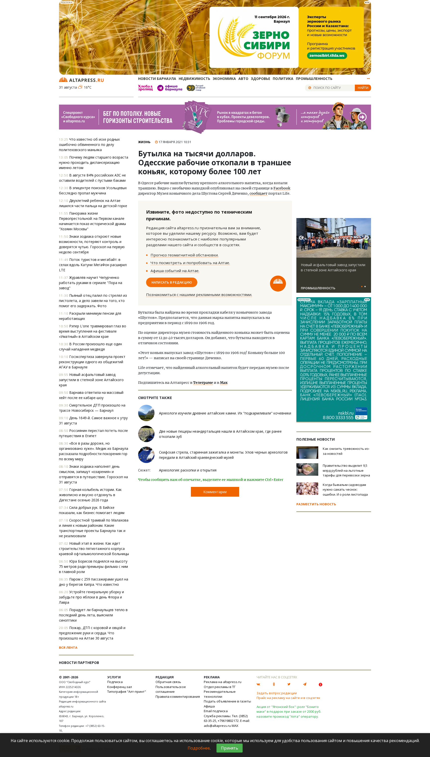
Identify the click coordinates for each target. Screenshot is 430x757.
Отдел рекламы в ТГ (219, 687)
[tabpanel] (333, 257)
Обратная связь (168, 682)
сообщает (259, 193)
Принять (229, 748)
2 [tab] (365, 287)
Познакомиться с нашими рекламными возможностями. (199, 294)
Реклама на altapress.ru (222, 682)
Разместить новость (316, 504)
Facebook (281, 188)
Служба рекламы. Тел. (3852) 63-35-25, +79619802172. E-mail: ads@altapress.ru (227, 721)
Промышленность (314, 78)
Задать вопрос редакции (277, 693)
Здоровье (260, 78)
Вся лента (68, 647)
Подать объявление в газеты (227, 701)
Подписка (115, 682)
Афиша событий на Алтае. (175, 270)
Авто (243, 78)
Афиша (209, 706)
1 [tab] (362, 287)
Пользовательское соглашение (171, 689)
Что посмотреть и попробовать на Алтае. (190, 262)
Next (366, 237)
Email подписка (216, 711)
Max (223, 382)
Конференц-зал (119, 687)
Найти (363, 87)
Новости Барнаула (157, 78)
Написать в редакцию (172, 282)
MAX (235, 725)
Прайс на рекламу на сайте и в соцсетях (288, 698)
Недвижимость (194, 78)
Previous (301, 237)
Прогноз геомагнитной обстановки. (184, 254)
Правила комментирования (178, 696)
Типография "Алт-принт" (126, 691)
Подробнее (199, 748)
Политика (283, 78)
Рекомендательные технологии (220, 694)
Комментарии (215, 491)
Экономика (224, 78)
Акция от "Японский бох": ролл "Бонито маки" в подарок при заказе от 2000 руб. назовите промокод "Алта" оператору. (289, 711)
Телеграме (203, 382)
